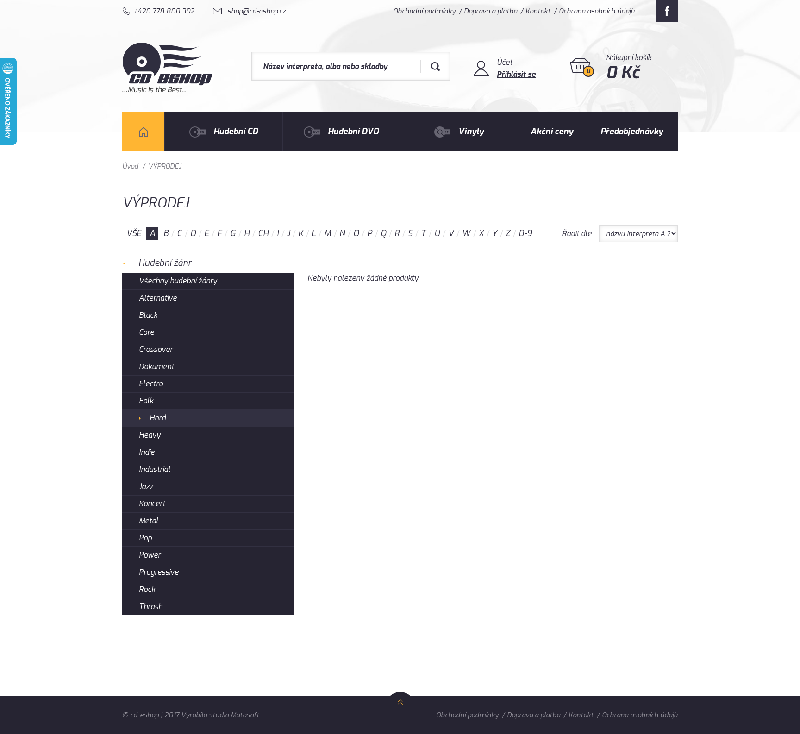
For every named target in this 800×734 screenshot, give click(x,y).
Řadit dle (577, 233)
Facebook (667, 11)
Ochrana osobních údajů (597, 11)
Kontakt (537, 11)
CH (263, 233)
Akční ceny (552, 131)
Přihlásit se (516, 74)
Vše (133, 233)
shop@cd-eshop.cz (256, 11)
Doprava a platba (490, 11)
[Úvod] (143, 131)
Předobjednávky (631, 131)
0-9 (525, 233)
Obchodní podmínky (424, 11)
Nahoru (400, 712)
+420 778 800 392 (163, 11)
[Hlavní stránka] (168, 90)
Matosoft (245, 715)
